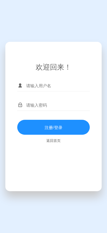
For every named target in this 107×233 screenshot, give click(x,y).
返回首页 (53, 140)
